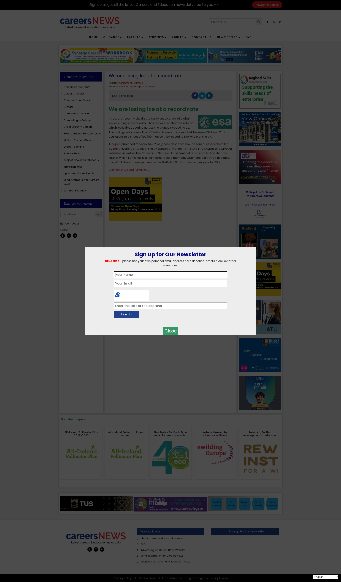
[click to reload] (131, 295)
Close (170, 331)
